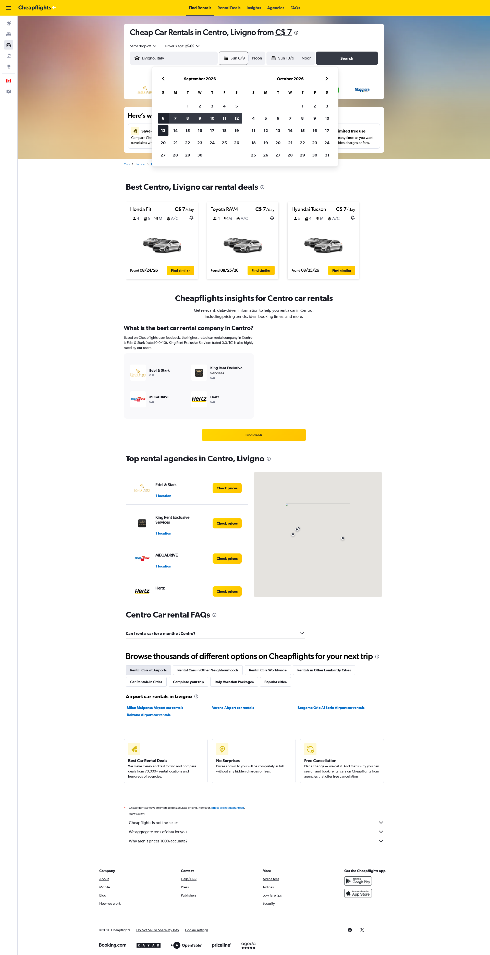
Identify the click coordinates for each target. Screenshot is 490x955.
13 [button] (163, 130)
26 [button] (236, 142)
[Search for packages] (8, 56)
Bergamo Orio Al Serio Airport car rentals (331, 708)
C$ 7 (283, 32)
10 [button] (212, 118)
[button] (8, 8)
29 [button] (187, 155)
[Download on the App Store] (358, 893)
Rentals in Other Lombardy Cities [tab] (324, 670)
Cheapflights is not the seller (153, 822)
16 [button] (200, 130)
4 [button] (224, 106)
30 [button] (199, 155)
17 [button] (212, 130)
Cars (127, 164)
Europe (140, 164)
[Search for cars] (8, 45)
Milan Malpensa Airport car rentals (155, 708)
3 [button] (212, 106)
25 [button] (224, 142)
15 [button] (188, 130)
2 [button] (200, 106)
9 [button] (200, 118)
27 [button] (163, 155)
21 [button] (175, 142)
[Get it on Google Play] (358, 881)
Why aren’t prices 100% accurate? (158, 841)
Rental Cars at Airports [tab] (148, 670)
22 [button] (187, 142)
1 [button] (188, 106)
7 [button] (175, 118)
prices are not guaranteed (227, 807)
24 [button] (212, 142)
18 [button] (224, 130)
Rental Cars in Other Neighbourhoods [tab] (207, 670)
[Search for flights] (8, 23)
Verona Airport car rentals (233, 708)
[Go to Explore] (8, 66)
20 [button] (163, 142)
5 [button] (236, 106)
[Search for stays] (8, 34)
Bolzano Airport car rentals (148, 715)
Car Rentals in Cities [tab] (146, 682)
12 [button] (237, 118)
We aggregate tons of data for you (158, 831)
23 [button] (199, 142)
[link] (254, 435)
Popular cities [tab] (275, 682)
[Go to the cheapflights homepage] (37, 7)
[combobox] (143, 46)
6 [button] (163, 118)
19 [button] (237, 130)
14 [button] (175, 130)
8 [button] (187, 118)
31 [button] (327, 155)
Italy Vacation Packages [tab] (234, 682)
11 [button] (224, 118)
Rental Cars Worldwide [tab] (268, 670)
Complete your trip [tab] (188, 682)
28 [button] (175, 155)
